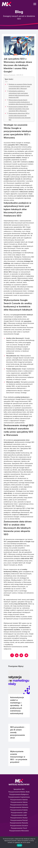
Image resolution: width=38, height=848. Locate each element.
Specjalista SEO (19, 789)
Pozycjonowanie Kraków (19, 810)
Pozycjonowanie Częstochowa (19, 797)
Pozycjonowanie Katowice (19, 807)
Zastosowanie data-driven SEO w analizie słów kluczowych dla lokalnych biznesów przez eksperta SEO (19, 116)
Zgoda (19, 845)
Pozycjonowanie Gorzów (19, 805)
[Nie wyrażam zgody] (36, 842)
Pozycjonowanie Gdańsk (19, 799)
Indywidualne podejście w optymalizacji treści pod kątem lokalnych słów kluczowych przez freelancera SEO (19, 94)
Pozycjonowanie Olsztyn (19, 817)
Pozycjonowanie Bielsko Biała (19, 792)
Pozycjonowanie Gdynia (19, 802)
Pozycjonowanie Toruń (19, 828)
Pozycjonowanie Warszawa (19, 830)
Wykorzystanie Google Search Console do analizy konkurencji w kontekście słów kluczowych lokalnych (20, 102)
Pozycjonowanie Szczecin (19, 825)
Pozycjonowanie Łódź (19, 815)
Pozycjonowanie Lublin (19, 812)
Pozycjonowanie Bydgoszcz (19, 794)
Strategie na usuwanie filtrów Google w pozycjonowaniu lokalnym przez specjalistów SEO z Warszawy (20, 86)
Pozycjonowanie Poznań (19, 820)
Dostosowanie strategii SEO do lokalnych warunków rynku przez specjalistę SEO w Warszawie (19, 108)
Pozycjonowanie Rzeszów (19, 823)
